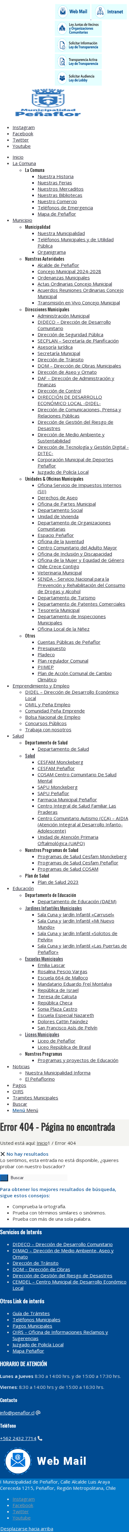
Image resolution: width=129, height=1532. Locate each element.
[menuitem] (71, 157)
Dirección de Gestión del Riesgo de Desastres (62, 1275)
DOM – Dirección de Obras (41, 1269)
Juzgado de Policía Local (38, 1344)
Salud (30, 755)
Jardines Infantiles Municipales (53, 907)
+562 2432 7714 (18, 1438)
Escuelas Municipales (44, 958)
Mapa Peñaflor (28, 1351)
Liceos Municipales (42, 1034)
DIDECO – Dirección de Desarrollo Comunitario (63, 1244)
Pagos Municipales (32, 1326)
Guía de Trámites (31, 1313)
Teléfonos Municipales (36, 1319)
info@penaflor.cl (17, 1412)
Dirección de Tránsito (36, 1263)
